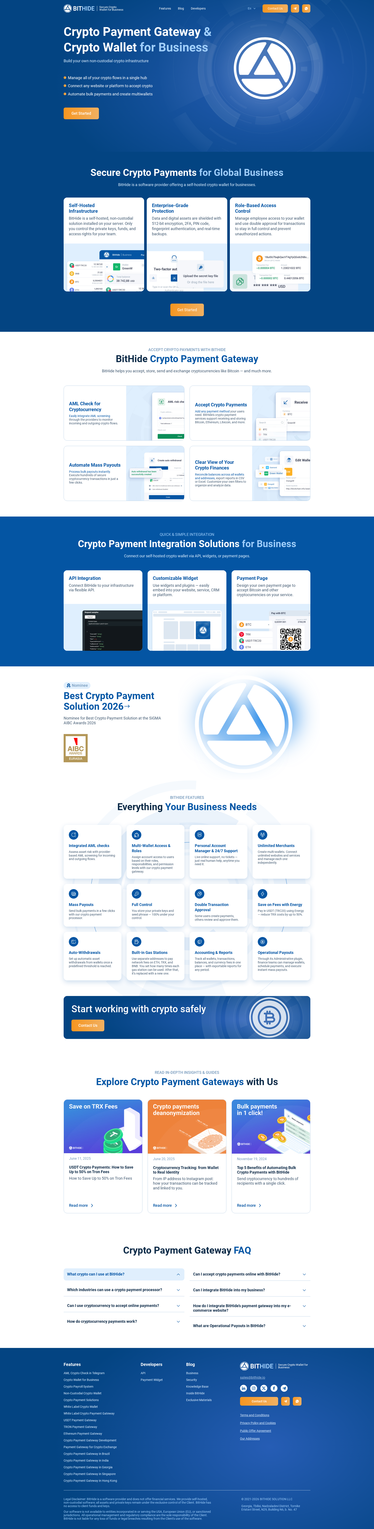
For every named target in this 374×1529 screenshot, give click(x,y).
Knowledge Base (197, 1386)
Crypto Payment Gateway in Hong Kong (90, 1480)
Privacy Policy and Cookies (258, 1423)
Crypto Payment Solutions (81, 1400)
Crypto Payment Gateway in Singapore (90, 1474)
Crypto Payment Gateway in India (86, 1460)
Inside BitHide (195, 1393)
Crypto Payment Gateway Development (90, 1440)
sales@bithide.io (252, 1378)
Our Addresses (250, 1438)
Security (191, 1380)
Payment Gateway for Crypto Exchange (90, 1447)
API (143, 1373)
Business (192, 1373)
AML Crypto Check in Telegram (84, 1373)
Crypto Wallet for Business (81, 1380)
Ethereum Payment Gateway (83, 1433)
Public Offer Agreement (255, 1431)
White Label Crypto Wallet (81, 1406)
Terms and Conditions (254, 1415)
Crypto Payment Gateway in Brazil (87, 1453)
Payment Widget (152, 1380)
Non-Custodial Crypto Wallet (83, 1393)
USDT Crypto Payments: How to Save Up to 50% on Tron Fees (101, 1169)
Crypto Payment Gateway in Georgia (88, 1467)
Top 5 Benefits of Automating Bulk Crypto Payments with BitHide (266, 1170)
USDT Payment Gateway (80, 1420)
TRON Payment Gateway (80, 1427)
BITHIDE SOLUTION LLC (276, 1499)
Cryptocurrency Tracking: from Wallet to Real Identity (186, 1170)
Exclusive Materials (199, 1400)
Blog (181, 8)
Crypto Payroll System (78, 1386)
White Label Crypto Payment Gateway (89, 1413)
